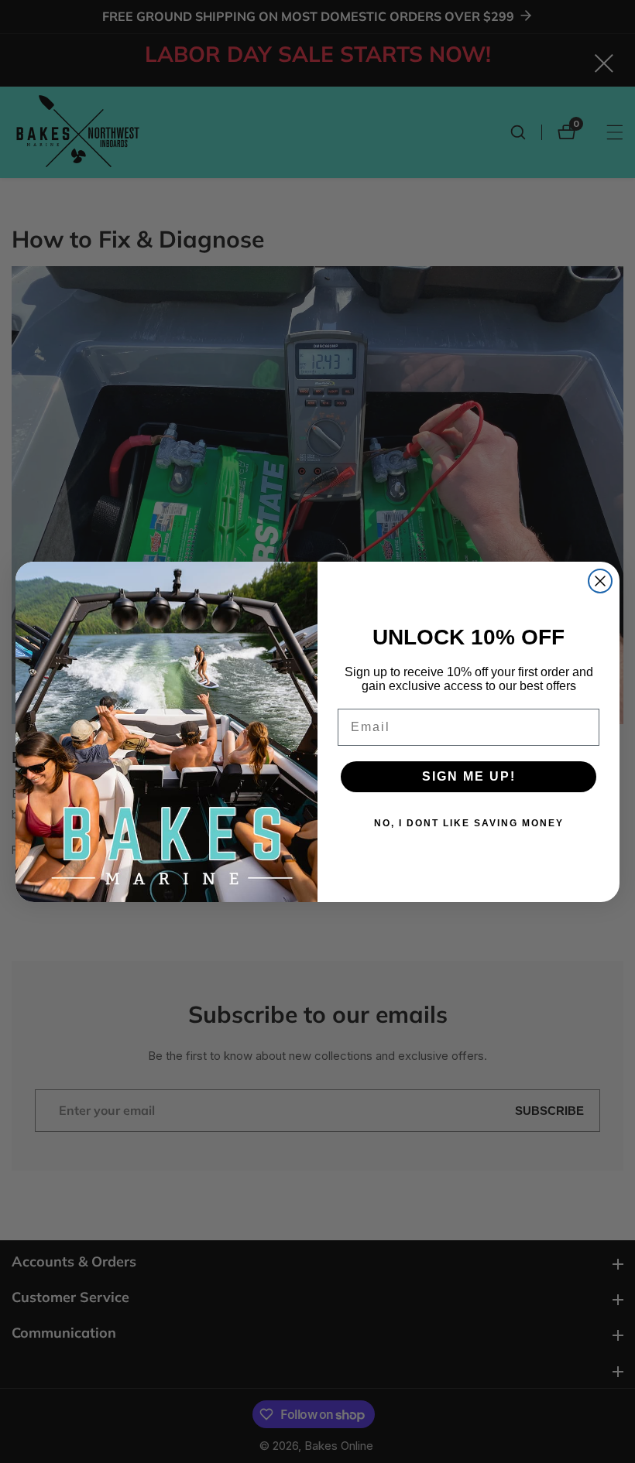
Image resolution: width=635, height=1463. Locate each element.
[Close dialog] (600, 581)
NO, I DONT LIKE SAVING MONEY (469, 823)
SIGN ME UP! (469, 776)
